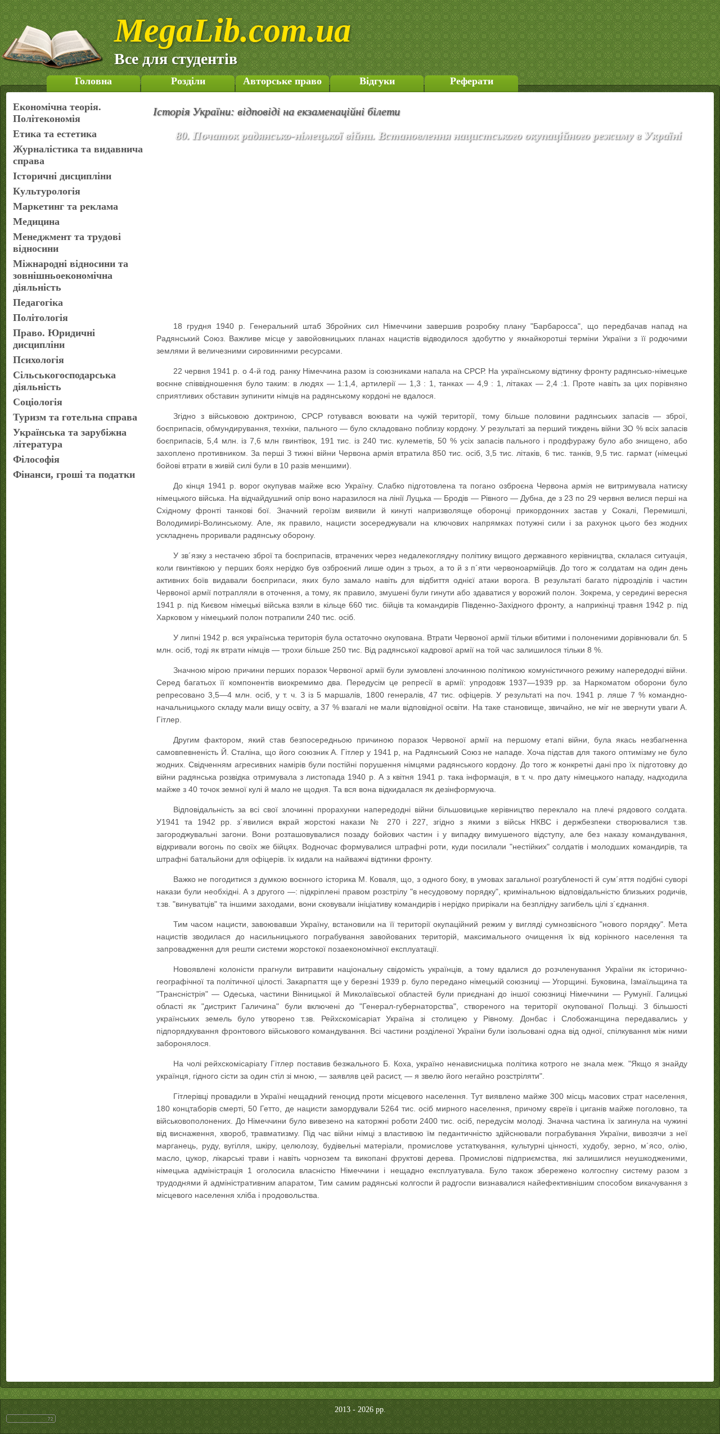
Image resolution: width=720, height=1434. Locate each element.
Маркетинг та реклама (65, 206)
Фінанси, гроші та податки (74, 474)
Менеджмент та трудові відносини (67, 242)
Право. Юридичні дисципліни (54, 338)
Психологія (38, 359)
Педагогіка (38, 302)
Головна (93, 81)
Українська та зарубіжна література (70, 438)
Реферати (471, 81)
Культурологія (46, 191)
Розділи (188, 81)
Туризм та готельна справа (75, 417)
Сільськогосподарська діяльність (64, 380)
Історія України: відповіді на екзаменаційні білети (276, 111)
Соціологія (37, 402)
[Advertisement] (438, 233)
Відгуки (377, 81)
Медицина (36, 221)
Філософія (36, 459)
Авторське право (282, 81)
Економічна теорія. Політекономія (57, 112)
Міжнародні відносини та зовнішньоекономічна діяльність (70, 275)
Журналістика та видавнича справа (78, 154)
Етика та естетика (55, 133)
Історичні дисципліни (62, 176)
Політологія (40, 317)
